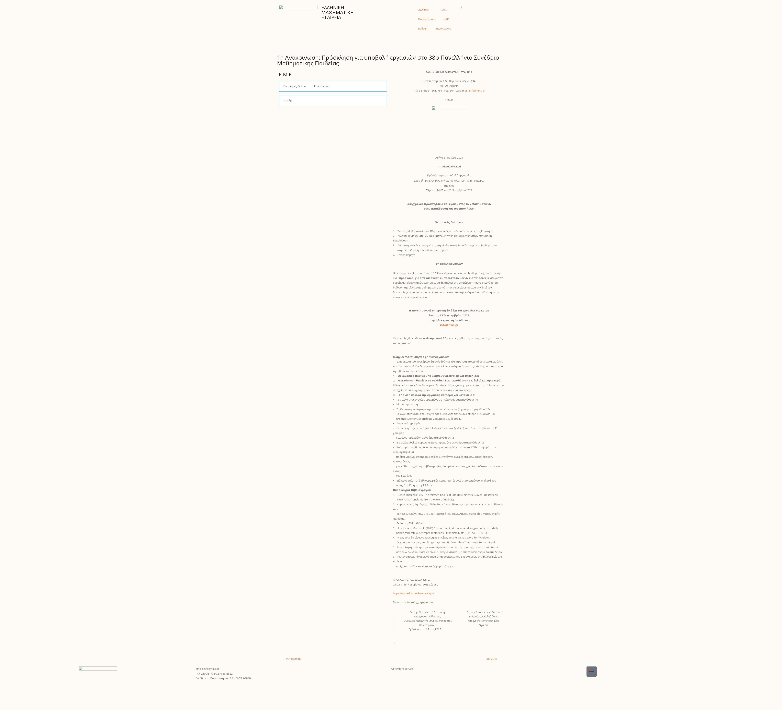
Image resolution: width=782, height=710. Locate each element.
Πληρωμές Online (294, 86)
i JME (446, 19)
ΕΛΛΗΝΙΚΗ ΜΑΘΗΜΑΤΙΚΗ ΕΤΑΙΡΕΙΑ (337, 12)
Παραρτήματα (427, 19)
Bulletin (422, 28)
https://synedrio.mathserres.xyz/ (413, 593)
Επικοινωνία (443, 28)
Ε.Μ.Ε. (444, 10)
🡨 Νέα (287, 101)
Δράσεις (423, 10)
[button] (461, 7)
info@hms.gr (477, 90)
